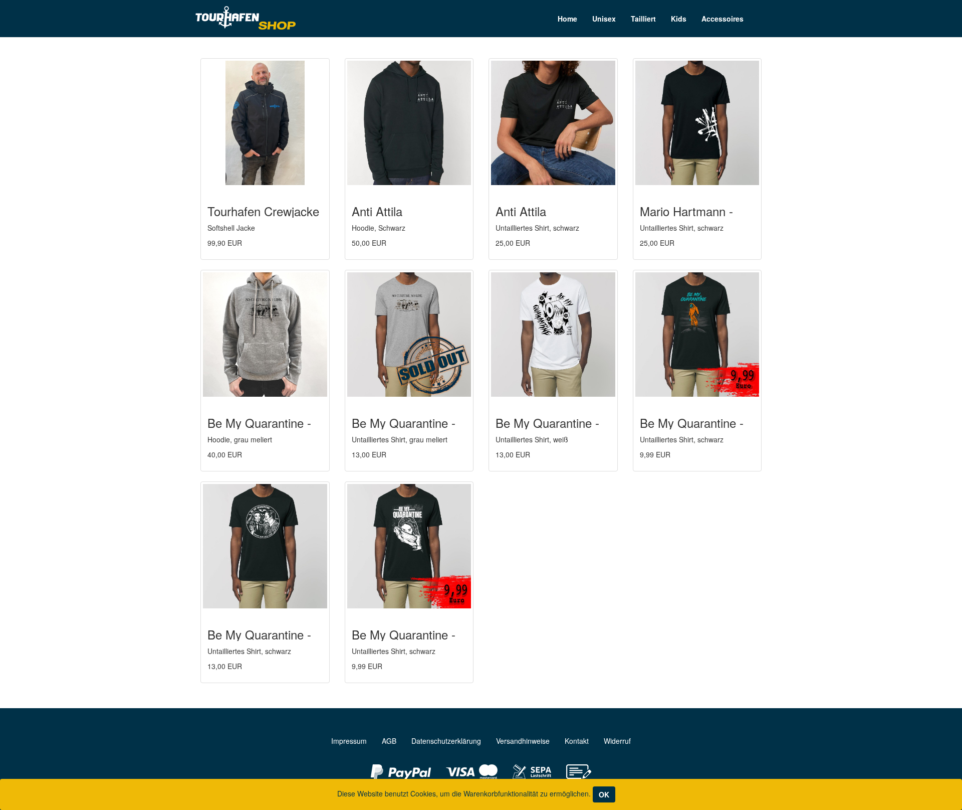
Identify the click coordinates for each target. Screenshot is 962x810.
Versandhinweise (523, 741)
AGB (389, 741)
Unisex (604, 19)
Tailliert (643, 19)
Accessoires (722, 19)
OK (604, 794)
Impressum (349, 741)
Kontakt (577, 741)
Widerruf (617, 741)
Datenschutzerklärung (446, 741)
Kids (678, 19)
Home (567, 19)
